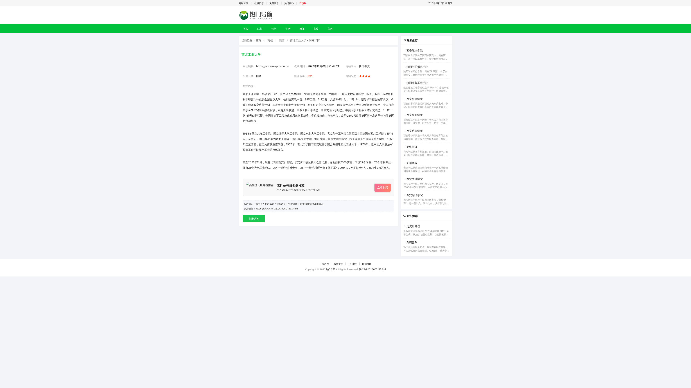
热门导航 (330, 269)
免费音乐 (274, 3)
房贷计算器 (413, 226)
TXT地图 (352, 263)
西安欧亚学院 (415, 115)
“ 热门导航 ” (270, 204)
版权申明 (338, 263)
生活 (287, 28)
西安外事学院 (415, 99)
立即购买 (382, 187)
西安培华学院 (415, 131)
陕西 (281, 40)
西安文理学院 (415, 179)
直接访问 (253, 218)
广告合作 (324, 263)
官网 (330, 28)
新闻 (301, 28)
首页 (245, 28)
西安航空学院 (415, 50)
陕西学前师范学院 (417, 66)
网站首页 (243, 3)
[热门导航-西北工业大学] (256, 19)
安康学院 (412, 163)
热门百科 (289, 3)
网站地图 (367, 263)
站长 (259, 28)
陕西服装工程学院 (417, 82)
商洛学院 (412, 147)
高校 (316, 28)
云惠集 (302, 3)
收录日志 (259, 3)
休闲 (273, 28)
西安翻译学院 (415, 195)
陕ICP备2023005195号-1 (372, 269)
